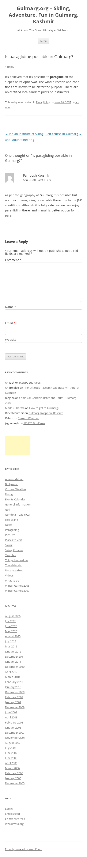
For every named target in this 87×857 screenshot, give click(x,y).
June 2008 (11, 712)
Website (10, 340)
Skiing (8, 545)
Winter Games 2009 (17, 591)
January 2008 (13, 727)
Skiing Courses (14, 550)
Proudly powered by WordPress (23, 849)
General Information (18, 504)
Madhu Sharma (14, 408)
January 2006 (13, 778)
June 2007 (11, 753)
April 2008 (11, 717)
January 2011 (13, 662)
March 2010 (12, 677)
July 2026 (10, 621)
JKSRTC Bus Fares (30, 382)
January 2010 (13, 687)
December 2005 (14, 783)
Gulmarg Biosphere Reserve (46, 413)
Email (10, 323)
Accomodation (14, 479)
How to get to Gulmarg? (44, 408)
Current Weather (28, 418)
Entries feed (12, 814)
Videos (9, 575)
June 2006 (11, 758)
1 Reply (9, 67)
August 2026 (12, 616)
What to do (12, 580)
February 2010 (14, 682)
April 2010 (11, 672)
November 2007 (15, 738)
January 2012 (13, 651)
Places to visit (13, 540)
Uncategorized (14, 570)
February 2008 (14, 722)
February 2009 (14, 697)
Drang (9, 494)
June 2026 (11, 626)
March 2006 (12, 768)
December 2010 (14, 667)
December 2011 (14, 656)
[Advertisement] (17, 445)
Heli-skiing (11, 520)
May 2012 (11, 646)
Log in (9, 809)
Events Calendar (15, 499)
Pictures (10, 535)
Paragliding (43, 102)
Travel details (13, 565)
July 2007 (10, 748)
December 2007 (14, 732)
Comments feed (15, 819)
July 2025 (10, 641)
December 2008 (14, 707)
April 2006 (11, 763)
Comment (13, 260)
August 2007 (12, 743)
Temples (10, 555)
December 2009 (14, 692)
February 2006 (14, 773)
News (8, 525)
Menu (43, 40)
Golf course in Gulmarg (63, 134)
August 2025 (12, 636)
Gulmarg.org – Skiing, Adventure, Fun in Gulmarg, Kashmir (44, 15)
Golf (7, 509)
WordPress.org (14, 824)
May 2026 (11, 631)
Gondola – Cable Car (17, 514)
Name (10, 307)
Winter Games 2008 (17, 585)
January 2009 (13, 702)
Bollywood (11, 484)
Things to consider (16, 560)
